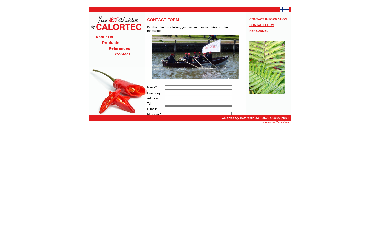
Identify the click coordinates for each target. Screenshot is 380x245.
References (119, 48)
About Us (104, 37)
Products (110, 43)
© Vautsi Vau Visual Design (276, 122)
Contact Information (268, 19)
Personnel (258, 30)
